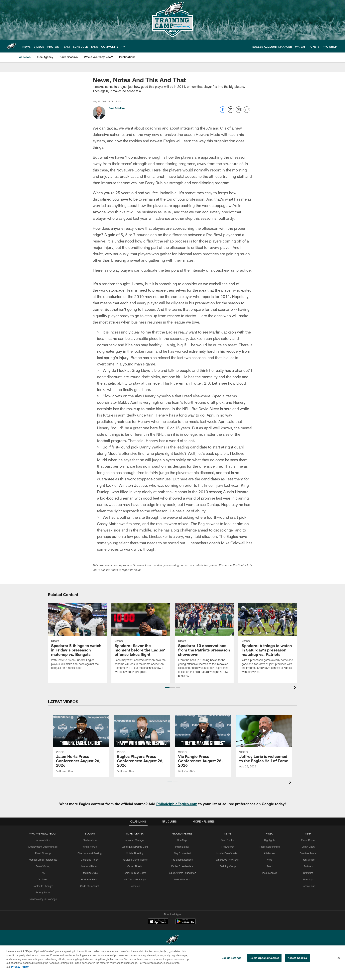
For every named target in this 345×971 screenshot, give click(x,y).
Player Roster (308, 840)
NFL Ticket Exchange (135, 879)
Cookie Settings (231, 957)
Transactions (308, 886)
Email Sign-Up (43, 853)
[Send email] (239, 111)
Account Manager (134, 840)
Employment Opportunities (43, 846)
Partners (308, 866)
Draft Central (228, 840)
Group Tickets (134, 866)
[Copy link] (247, 109)
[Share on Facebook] (223, 111)
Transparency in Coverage (43, 899)
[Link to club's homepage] (11, 46)
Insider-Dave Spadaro (227, 853)
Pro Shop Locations (182, 859)
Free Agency (227, 846)
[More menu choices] (123, 46)
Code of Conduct (89, 886)
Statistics (308, 872)
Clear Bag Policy (89, 859)
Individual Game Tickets (135, 859)
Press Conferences (270, 846)
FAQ (43, 872)
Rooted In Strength (43, 886)
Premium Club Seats (135, 872)
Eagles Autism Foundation (182, 872)
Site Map (182, 840)
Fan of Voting (43, 866)
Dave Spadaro (117, 108)
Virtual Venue (89, 846)
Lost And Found (89, 866)
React (270, 866)
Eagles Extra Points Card (135, 846)
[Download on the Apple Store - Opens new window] (158, 922)
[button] (167, 687)
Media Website (182, 879)
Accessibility (43, 840)
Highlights (269, 840)
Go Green (43, 879)
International (182, 846)
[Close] (338, 958)
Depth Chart (308, 846)
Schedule (135, 886)
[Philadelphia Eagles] (172, 940)
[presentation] (295, 688)
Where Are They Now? (228, 859)
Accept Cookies (297, 957)
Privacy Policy (43, 892)
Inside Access (269, 872)
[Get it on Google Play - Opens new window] (185, 923)
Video (269, 833)
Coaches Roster (308, 853)
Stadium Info (90, 840)
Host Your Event (89, 879)
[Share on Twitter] (231, 111)
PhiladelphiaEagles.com (176, 804)
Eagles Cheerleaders (182, 866)
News (227, 833)
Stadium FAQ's (90, 872)
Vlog (269, 859)
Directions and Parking (89, 853)
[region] (172, 958)
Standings (308, 879)
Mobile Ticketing (135, 853)
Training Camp (228, 866)
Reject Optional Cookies (264, 957)
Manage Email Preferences (43, 859)
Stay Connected (182, 853)
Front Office (308, 859)
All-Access (269, 853)
